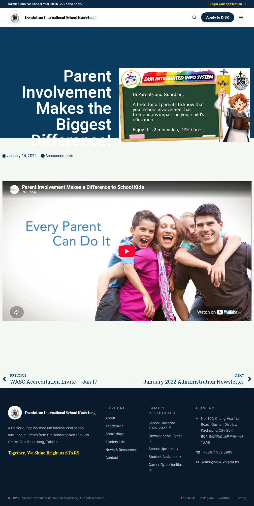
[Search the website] (194, 17)
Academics (114, 426)
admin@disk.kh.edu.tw (217, 462)
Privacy (240, 498)
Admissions (114, 434)
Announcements (59, 155)
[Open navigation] (241, 17)
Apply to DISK (217, 17)
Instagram (207, 498)
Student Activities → (165, 456)
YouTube (224, 498)
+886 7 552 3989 (214, 452)
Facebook (188, 498)
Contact (111, 457)
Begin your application (228, 4)
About (110, 418)
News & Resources (120, 450)
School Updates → (164, 449)
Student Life (115, 442)
